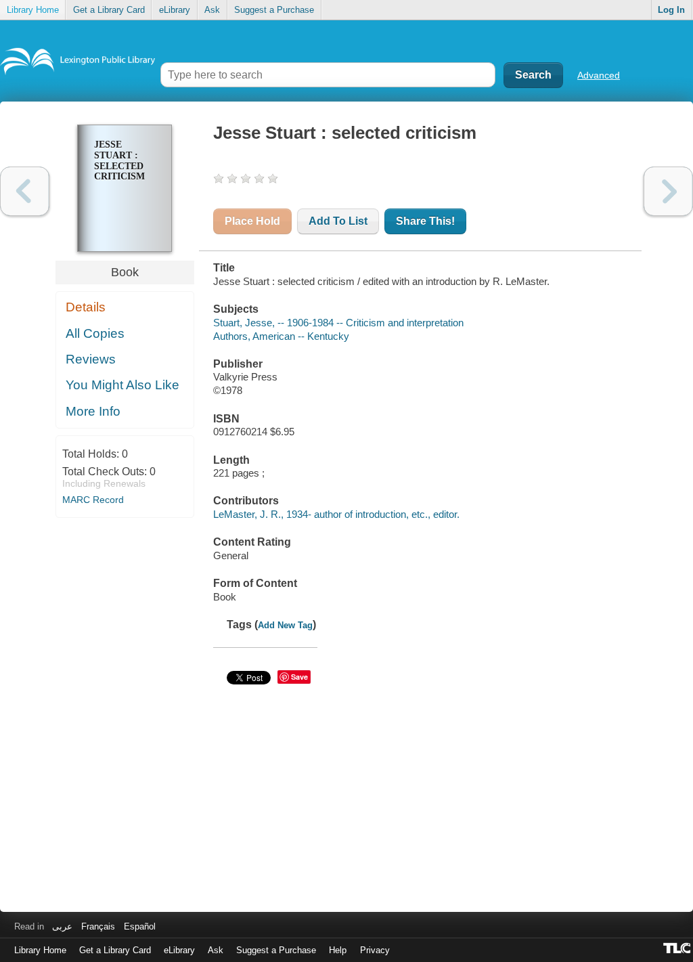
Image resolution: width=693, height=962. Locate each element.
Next (668, 191)
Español (140, 926)
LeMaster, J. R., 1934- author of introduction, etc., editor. (336, 514)
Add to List (338, 221)
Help (337, 950)
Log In (671, 10)
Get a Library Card (109, 10)
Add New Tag (285, 625)
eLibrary (174, 10)
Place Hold (252, 221)
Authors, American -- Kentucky (281, 336)
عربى (62, 926)
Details (86, 307)
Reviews (91, 359)
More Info (93, 411)
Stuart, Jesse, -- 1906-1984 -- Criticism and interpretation (338, 322)
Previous (24, 191)
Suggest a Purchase (274, 10)
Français (98, 926)
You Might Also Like (122, 385)
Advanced (598, 75)
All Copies (95, 333)
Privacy (375, 950)
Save (299, 677)
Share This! (425, 221)
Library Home (33, 10)
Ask (212, 10)
